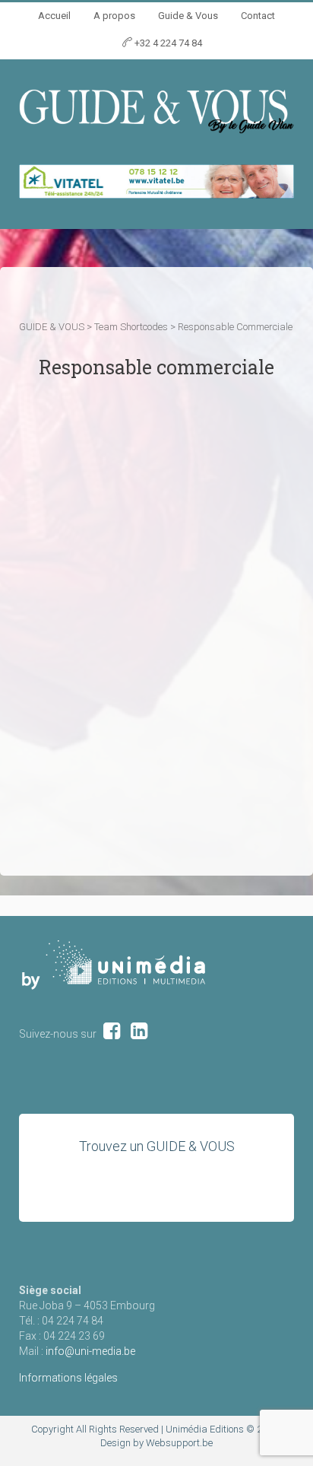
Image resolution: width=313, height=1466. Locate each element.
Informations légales (68, 1378)
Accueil (54, 15)
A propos (114, 15)
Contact (258, 15)
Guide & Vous (188, 15)
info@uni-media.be (90, 1351)
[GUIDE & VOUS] (156, 110)
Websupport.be (179, 1443)
